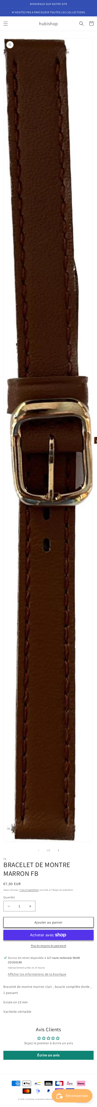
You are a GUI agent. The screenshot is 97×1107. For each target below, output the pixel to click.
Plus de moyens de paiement (48, 945)
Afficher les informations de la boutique (37, 974)
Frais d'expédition (29, 889)
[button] (6, 24)
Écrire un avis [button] (48, 1055)
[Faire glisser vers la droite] (58, 850)
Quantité (9, 897)
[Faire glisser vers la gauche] (39, 850)
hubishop (30, 1099)
